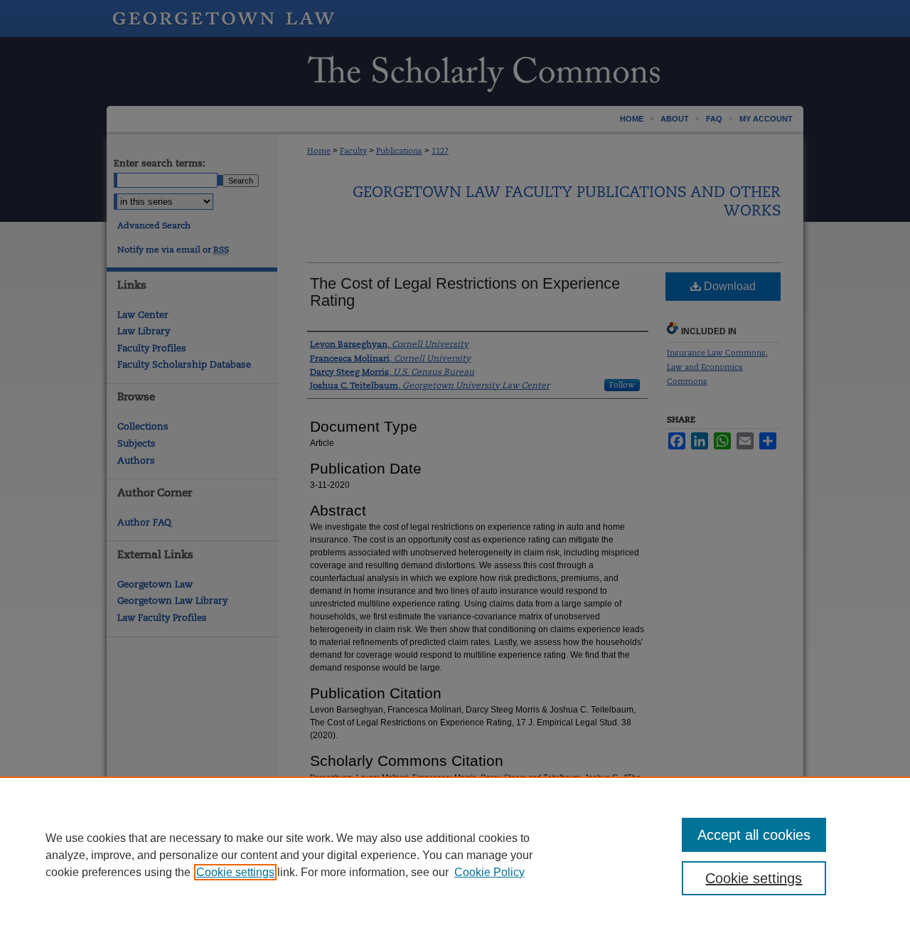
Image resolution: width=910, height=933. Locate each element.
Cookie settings (235, 872)
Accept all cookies (753, 835)
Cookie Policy (489, 872)
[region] (455, 855)
